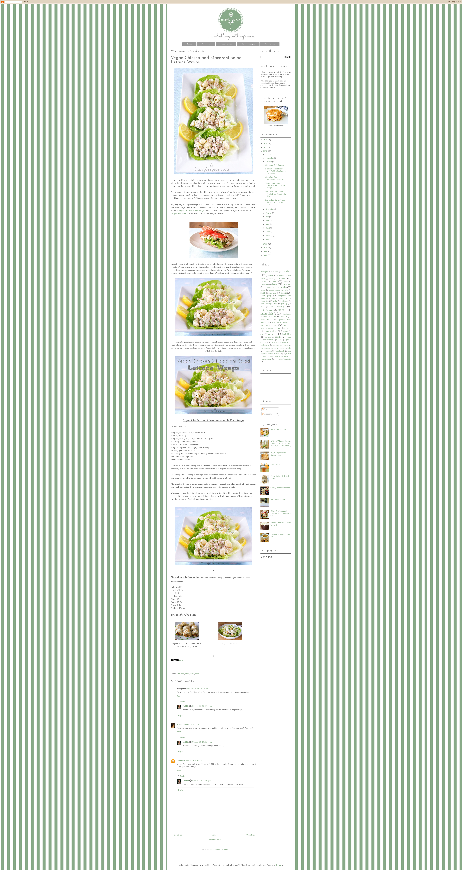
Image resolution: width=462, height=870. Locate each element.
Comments (267, 414)
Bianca (179, 724)
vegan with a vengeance (279, 356)
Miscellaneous (286, 314)
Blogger (279, 865)
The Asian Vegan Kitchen (280, 345)
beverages (280, 275)
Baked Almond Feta (278, 429)
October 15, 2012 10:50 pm (197, 689)
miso (265, 317)
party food (264, 325)
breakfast (282, 278)
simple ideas (286, 334)
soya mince (268, 340)
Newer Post (177, 835)
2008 (265, 255)
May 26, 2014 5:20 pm (194, 760)
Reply (179, 696)
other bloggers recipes (280, 322)
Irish (276, 304)
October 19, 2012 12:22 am (193, 724)
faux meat (180, 674)
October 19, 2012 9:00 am (202, 742)
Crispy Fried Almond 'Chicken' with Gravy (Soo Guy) (280, 513)
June (268, 220)
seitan (262, 334)
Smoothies (268, 337)
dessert (283, 293)
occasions (264, 319)
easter (274, 298)
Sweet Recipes (226, 44)
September (270, 209)
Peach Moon (275, 464)
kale (261, 307)
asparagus (264, 272)
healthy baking (265, 304)
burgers (263, 281)
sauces (285, 331)
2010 (265, 248)
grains (275, 301)
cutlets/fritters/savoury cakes (278, 290)
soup (289, 337)
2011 (265, 244)
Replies (182, 701)
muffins (273, 317)
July (267, 217)
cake (274, 281)
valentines (268, 351)
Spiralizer (279, 340)
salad (197, 674)
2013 (265, 147)
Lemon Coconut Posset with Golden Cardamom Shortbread (275, 171)
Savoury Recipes (248, 44)
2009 (265, 251)
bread (271, 279)
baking (287, 271)
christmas (287, 284)
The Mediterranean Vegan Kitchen (272, 348)
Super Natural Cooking (279, 342)
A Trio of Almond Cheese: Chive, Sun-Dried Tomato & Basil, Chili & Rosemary (280, 443)
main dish (266, 313)
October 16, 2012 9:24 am (202, 706)
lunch (187, 674)
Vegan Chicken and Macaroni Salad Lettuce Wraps (275, 185)
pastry (285, 325)
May (268, 224)
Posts (265, 409)
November (270, 158)
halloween (285, 301)
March (268, 232)
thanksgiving (264, 345)
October (269, 162)
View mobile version (213, 839)
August (269, 213)
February (269, 235)
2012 (265, 151)
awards (275, 272)
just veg (284, 304)
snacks (278, 337)
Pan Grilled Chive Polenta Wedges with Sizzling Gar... (275, 202)
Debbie (186, 706)
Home (189, 44)
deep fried (272, 293)
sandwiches (271, 331)
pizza (262, 328)
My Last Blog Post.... (278, 499)
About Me (206, 44)
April (268, 228)
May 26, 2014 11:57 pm (201, 781)
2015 (265, 140)
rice (278, 328)
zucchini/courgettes (284, 359)
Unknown (181, 760)
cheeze (274, 284)
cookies (283, 287)
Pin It (181, 661)
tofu (289, 348)
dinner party (265, 296)
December (270, 154)
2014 (265, 144)
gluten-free (264, 301)
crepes (262, 290)
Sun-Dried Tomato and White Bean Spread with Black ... (275, 193)
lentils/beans (266, 310)
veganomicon (265, 359)
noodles (284, 317)
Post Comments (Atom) (219, 849)
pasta (192, 674)
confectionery (270, 287)
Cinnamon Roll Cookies (274, 165)
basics (270, 275)
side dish (272, 334)
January (269, 239)
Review (270, 328)
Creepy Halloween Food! (280, 488)
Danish (262, 293)
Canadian (264, 284)
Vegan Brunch (279, 351)
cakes (286, 281)
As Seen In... (270, 44)
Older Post (250, 835)
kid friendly (277, 306)
